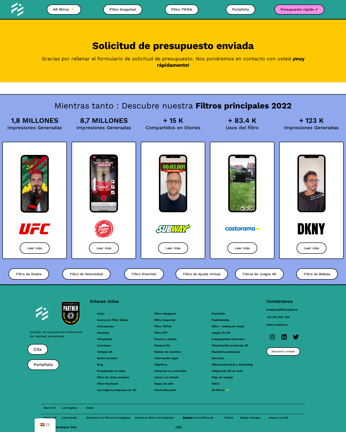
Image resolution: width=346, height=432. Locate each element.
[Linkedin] (284, 337)
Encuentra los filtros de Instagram (108, 417)
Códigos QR (105, 351)
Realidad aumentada (226, 351)
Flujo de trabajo (222, 377)
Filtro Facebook (107, 383)
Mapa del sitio (164, 383)
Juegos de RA (221, 332)
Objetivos (160, 364)
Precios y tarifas (165, 339)
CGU (178, 427)
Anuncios (103, 332)
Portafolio (218, 313)
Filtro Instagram (165, 313)
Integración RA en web (227, 371)
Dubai (90, 407)
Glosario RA (162, 345)
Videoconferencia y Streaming (232, 364)
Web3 (215, 383)
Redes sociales (107, 358)
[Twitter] (296, 337)
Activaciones (105, 326)
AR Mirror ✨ (220, 390)
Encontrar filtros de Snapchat (154, 417)
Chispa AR (50, 417)
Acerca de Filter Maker (113, 320)
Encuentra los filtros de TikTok (198, 418)
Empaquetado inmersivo (228, 339)
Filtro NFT (161, 332)
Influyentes (104, 339)
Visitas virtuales (250, 417)
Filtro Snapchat (164, 320)
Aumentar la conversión (170, 371)
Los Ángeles (69, 407)
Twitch (228, 417)
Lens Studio (69, 417)
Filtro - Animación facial (228, 326)
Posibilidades (221, 320)
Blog (100, 364)
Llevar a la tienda (166, 377)
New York (50, 407)
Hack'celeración (165, 390)
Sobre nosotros (276, 324)
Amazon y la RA (278, 417)
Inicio (100, 313)
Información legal (166, 358)
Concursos (104, 345)
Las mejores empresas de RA (116, 390)
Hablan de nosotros (167, 351)
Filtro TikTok (162, 326)
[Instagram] (272, 337)
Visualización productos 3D (230, 345)
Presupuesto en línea (111, 371)
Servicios (218, 358)
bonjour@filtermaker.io (282, 309)
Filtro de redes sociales (113, 377)
